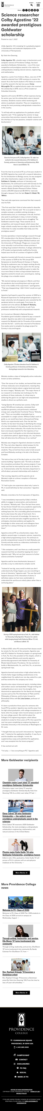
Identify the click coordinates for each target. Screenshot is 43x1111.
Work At (23, 1077)
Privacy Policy (21, 1093)
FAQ (23, 1068)
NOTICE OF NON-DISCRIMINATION (21, 1089)
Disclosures (23, 1064)
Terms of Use (35, 1091)
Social (23, 1072)
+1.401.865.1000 (22, 1047)
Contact (23, 1059)
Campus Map (23, 1055)
